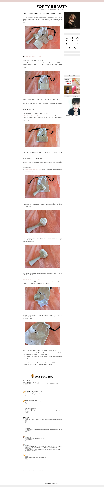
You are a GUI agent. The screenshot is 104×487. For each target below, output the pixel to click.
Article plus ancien (56, 474)
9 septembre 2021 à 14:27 (38, 427)
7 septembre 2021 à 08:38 (31, 408)
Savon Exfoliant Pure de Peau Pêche (32, 115)
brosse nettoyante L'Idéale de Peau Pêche (33, 169)
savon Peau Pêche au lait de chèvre (32, 56)
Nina (26, 408)
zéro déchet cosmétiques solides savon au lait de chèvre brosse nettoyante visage (42, 383)
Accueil (42, 474)
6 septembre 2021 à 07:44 (38, 391)
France (25, 384)
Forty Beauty (52, 6)
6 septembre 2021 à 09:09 (32, 400)
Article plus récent (28, 474)
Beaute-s (26, 400)
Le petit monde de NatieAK (29, 427)
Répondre (26, 397)
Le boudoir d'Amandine (29, 454)
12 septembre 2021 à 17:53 (37, 454)
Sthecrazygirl (27, 417)
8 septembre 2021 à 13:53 (34, 417)
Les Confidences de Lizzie (29, 391)
